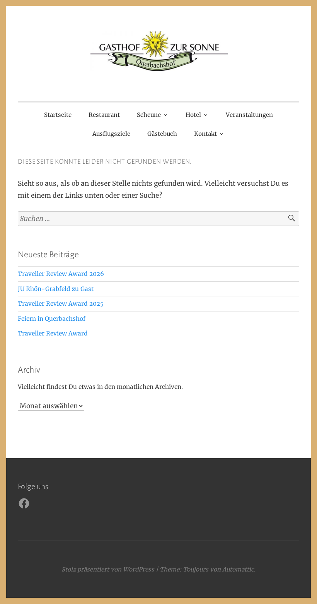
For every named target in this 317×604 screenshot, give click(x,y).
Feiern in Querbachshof (51, 318)
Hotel (193, 114)
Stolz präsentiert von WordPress (107, 569)
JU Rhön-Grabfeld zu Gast (56, 289)
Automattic (238, 569)
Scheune (149, 114)
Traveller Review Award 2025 (61, 303)
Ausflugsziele (111, 133)
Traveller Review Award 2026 (61, 273)
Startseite (58, 114)
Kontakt (205, 133)
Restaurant (104, 114)
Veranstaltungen (249, 114)
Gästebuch (162, 133)
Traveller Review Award (53, 333)
